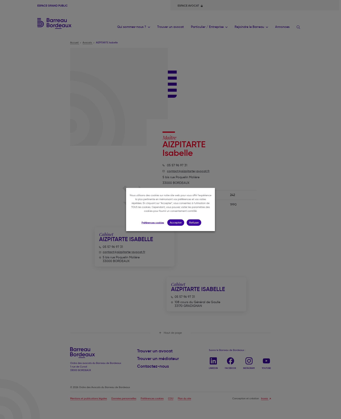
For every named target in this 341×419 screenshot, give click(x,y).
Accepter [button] (176, 222)
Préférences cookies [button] (153, 222)
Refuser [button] (194, 222)
